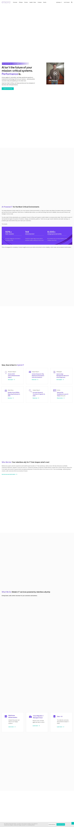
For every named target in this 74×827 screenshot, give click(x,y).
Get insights (59, 379)
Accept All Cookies (60, 824)
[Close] (72, 823)
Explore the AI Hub (7, 88)
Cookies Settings (52, 824)
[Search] (71, 2)
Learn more (11, 726)
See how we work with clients (8, 474)
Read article (60, 398)
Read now (34, 379)
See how (10, 398)
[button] (55, 73)
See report (10, 379)
